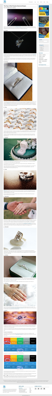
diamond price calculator (19, 334)
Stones (41, 49)
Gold (41, 47)
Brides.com (8, 102)
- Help (30, 391)
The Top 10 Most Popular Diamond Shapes (15, 6)
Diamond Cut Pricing (24, 375)
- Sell (30, 389)
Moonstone (45, 59)
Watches (41, 50)
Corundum (40, 56)
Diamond (5, 375)
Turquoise (40, 62)
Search (40, 39)
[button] (47, 41)
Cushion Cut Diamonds (18, 375)
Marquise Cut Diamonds (18, 376)
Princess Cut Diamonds (12, 377)
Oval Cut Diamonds (24, 376)
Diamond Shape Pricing (30, 375)
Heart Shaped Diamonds (11, 376)
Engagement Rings (41, 59)
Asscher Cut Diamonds (11, 375)
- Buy (30, 388)
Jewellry (41, 48)
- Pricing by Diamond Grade (23, 392)
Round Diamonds (24, 377)
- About (30, 390)
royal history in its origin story (27, 223)
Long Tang (14, 7)
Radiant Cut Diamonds (18, 377)
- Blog (30, 392)
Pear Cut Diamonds (30, 376)
